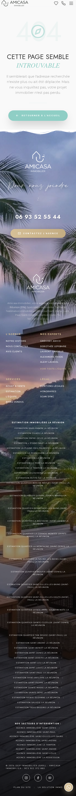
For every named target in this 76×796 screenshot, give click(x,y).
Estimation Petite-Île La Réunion (36, 478)
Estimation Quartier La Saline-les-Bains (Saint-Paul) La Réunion (38, 560)
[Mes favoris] (56, 3)
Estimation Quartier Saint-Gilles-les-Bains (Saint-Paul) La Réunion (38, 585)
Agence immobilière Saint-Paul (36, 732)
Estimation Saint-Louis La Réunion (36, 668)
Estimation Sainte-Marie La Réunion (36, 687)
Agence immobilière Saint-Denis (36, 728)
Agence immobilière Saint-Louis (36, 753)
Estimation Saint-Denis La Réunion (36, 653)
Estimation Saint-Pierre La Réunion (36, 682)
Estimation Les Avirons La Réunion (36, 473)
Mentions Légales (52, 386)
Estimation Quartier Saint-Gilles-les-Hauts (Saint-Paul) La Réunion (38, 598)
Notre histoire (16, 341)
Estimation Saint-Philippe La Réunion (36, 677)
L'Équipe (11, 396)
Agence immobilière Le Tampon (36, 745)
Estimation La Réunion (36, 458)
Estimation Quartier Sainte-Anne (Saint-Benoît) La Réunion (38, 611)
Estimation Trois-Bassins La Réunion (38, 707)
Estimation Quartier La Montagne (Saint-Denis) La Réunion (38, 547)
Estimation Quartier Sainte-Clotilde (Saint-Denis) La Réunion (38, 623)
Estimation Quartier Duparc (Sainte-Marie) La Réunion (38, 497)
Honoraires (48, 391)
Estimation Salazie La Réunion (36, 702)
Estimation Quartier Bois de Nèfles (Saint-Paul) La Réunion (38, 484)
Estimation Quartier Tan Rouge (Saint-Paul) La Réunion (38, 636)
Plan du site (22, 787)
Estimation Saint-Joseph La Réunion (36, 658)
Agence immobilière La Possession (38, 757)
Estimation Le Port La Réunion (36, 463)
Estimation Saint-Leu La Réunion (36, 663)
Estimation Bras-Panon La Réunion (36, 428)
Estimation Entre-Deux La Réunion (36, 438)
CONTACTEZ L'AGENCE (40, 233)
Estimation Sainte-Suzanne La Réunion (36, 697)
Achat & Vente (15, 386)
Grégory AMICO (50, 341)
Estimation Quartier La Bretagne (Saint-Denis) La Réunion (38, 522)
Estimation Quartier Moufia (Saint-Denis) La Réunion (38, 573)
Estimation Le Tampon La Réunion (36, 468)
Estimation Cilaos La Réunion (36, 433)
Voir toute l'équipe (53, 368)
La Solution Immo (50, 787)
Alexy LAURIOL (49, 362)
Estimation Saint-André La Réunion (38, 643)
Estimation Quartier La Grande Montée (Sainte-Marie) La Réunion (38, 535)
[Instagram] (26, 777)
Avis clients (14, 351)
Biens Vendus (15, 402)
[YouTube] (49, 777)
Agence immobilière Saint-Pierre (36, 740)
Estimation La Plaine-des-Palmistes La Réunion (36, 448)
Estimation (13, 391)
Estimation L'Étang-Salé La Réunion (36, 443)
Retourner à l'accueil (41, 115)
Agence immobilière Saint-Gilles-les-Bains (36, 736)
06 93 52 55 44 (38, 217)
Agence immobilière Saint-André (36, 749)
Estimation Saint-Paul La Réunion (36, 672)
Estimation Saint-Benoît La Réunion (36, 648)
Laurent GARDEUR (52, 351)
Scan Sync (47, 396)
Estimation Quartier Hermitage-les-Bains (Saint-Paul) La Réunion (38, 509)
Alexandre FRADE (51, 357)
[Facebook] (38, 777)
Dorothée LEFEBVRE (53, 346)
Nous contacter (17, 346)
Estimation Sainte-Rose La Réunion (36, 692)
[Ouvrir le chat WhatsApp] (68, 787)
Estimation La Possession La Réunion (36, 453)
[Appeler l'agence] (63, 3)
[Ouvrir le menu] (71, 3)
